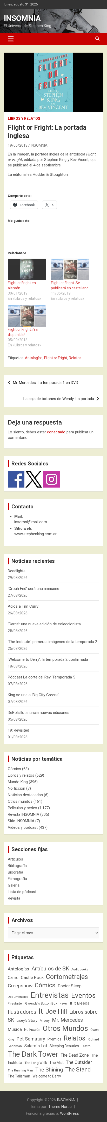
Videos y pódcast (23, 827)
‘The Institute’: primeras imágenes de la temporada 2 (52, 641)
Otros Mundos (65, 1028)
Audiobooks (79, 969)
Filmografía (17, 878)
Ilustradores (22, 1012)
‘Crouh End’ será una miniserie (33, 588)
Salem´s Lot (35, 1045)
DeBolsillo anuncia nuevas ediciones (38, 712)
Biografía (15, 872)
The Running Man (20, 1070)
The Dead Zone (75, 1055)
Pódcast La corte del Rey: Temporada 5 (41, 677)
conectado (56, 432)
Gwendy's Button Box (41, 1003)
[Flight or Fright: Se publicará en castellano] (70, 269)
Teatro (86, 1046)
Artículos (15, 859)
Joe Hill (56, 1011)
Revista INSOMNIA (23, 814)
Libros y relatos (24, 118)
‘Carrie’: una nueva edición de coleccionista (44, 624)
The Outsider (79, 1062)
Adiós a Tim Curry (23, 606)
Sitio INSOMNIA (21, 821)
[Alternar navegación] (11, 39)
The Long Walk (35, 1063)
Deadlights (16, 571)
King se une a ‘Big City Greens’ (33, 695)
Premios (54, 1039)
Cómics (14, 768)
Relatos (75, 358)
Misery (45, 1021)
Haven (63, 1003)
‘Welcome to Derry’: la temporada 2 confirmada (48, 659)
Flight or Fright (55, 358)
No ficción (16, 788)
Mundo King (18, 782)
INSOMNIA (22, 18)
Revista (14, 898)
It (41, 1011)
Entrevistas (50, 995)
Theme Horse (60, 1106)
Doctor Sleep (70, 985)
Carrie (13, 977)
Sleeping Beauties (64, 1046)
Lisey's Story (27, 1020)
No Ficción (32, 1029)
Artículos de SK (50, 968)
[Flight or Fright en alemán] (27, 269)
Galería (13, 885)
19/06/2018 (18, 145)
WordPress (69, 1113)
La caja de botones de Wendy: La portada (58, 398)
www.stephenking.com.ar (35, 534)
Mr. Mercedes (67, 1020)
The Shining (49, 1070)
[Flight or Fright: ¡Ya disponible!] (27, 316)
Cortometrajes (67, 977)
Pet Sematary (30, 1039)
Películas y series (22, 808)
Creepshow (20, 986)
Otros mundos (20, 801)
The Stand (78, 1069)
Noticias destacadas (25, 795)
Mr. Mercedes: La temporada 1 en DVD (45, 382)
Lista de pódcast (22, 891)
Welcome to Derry (46, 1076)
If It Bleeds (79, 1003)
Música (15, 1029)
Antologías (34, 358)
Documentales (18, 997)
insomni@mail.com (30, 522)
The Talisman (19, 1076)
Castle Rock (32, 977)
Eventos (83, 995)
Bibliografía (17, 865)
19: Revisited (18, 730)
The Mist (56, 1063)
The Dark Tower (33, 1054)
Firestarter (15, 1003)
